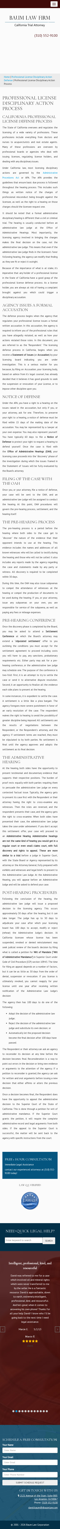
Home (7, 76)
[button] (13, 1411)
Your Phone (8, 1469)
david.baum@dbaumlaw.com (43, 1507)
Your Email (7, 1457)
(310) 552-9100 (46, 35)
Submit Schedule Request (30, 1482)
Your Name (7, 1444)
